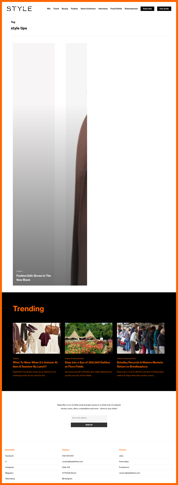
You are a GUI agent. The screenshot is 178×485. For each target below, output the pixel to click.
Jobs (121, 456)
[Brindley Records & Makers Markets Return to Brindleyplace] (140, 350)
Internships (124, 461)
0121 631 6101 (68, 456)
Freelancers (124, 467)
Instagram (9, 467)
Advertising (10, 478)
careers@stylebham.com (129, 473)
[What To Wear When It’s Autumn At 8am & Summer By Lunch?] (36, 350)
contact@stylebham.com (72, 461)
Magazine (9, 473)
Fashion (19, 271)
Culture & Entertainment (74, 358)
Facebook (9, 456)
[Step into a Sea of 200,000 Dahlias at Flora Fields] (88, 350)
